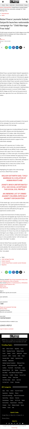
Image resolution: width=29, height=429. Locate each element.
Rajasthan (4, 264)
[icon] (3, 2)
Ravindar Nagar (14, 427)
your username (4, 296)
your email (2, 316)
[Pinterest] (14, 423)
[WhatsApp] (6, 47)
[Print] (20, 47)
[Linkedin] (17, 47)
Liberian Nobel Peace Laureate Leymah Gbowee (14, 263)
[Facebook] (13, 47)
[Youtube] (22, 423)
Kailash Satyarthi (6, 261)
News (3, 15)
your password (4, 301)
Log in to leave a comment (6, 329)
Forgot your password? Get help (8, 307)
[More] (24, 47)
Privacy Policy (3, 308)
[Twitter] (10, 47)
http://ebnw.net (4, 287)
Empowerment (7, 7)
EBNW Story (2, 39)
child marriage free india (8, 259)
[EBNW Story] (14, 1)
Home (1, 7)
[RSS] (17, 423)
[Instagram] (9, 423)
